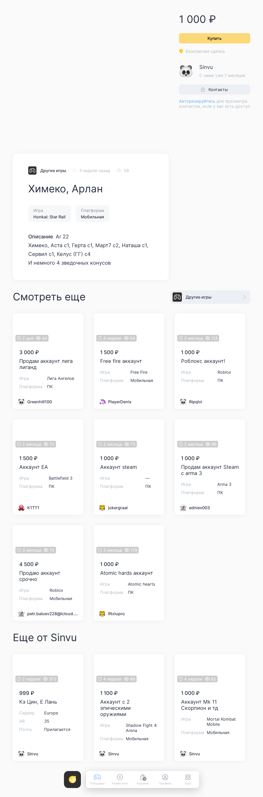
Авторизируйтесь (197, 101)
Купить (215, 38)
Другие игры (53, 170)
